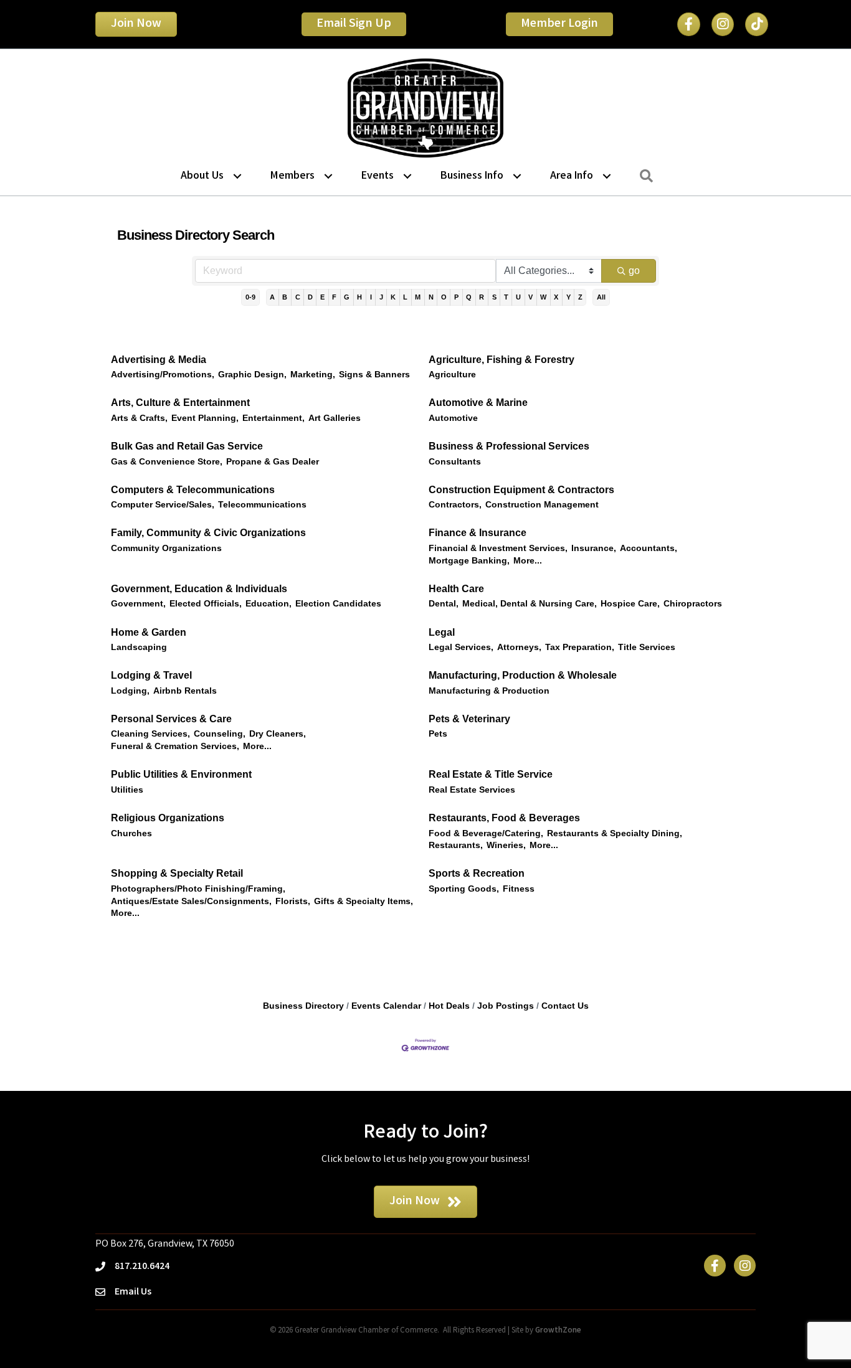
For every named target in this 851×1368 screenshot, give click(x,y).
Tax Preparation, (579, 647)
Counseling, (219, 733)
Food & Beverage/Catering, (486, 833)
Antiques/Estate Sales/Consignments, (191, 901)
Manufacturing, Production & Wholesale (523, 675)
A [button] (272, 297)
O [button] (444, 297)
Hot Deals (449, 1006)
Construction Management (542, 504)
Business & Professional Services (509, 446)
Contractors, (455, 504)
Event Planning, (205, 418)
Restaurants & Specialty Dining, (614, 833)
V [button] (530, 297)
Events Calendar (386, 1006)
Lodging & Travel (151, 675)
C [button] (297, 297)
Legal (442, 632)
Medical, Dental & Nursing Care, (529, 603)
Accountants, (648, 548)
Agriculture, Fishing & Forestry (501, 359)
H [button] (359, 297)
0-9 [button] (250, 297)
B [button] (284, 297)
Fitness (519, 889)
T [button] (506, 297)
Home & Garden (148, 632)
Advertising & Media (158, 359)
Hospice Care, (630, 603)
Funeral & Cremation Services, (175, 746)
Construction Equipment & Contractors (521, 489)
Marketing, (312, 374)
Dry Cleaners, (277, 733)
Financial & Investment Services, (498, 548)
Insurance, (593, 548)
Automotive (453, 418)
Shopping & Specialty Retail (177, 873)
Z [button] (580, 297)
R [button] (481, 297)
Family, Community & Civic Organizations (208, 532)
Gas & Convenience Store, (166, 461)
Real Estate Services (472, 790)
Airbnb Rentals (185, 691)
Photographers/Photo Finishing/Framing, (198, 889)
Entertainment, (273, 418)
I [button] (371, 297)
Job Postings (505, 1006)
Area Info (571, 176)
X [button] (556, 297)
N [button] (431, 297)
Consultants (455, 461)
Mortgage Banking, (469, 560)
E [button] (322, 297)
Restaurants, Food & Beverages (504, 818)
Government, (138, 603)
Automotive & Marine (478, 402)
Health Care (456, 588)
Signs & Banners (374, 374)
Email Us (133, 1292)
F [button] (334, 297)
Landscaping (139, 647)
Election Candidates (338, 603)
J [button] (381, 297)
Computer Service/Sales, (162, 504)
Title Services (646, 647)
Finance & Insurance (477, 532)
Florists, (292, 901)
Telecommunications (262, 504)
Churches (131, 833)
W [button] (543, 297)
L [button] (405, 297)
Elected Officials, (205, 603)
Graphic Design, (252, 374)
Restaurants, (456, 845)
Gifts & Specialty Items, (363, 901)
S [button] (494, 297)
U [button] (518, 297)
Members (292, 176)
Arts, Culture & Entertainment (180, 402)
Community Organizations (166, 548)
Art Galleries (334, 418)
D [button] (310, 297)
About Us (202, 176)
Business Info (471, 176)
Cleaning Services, (150, 733)
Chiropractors (692, 603)
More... (527, 560)
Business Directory (303, 1006)
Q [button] (469, 297)
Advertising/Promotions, (162, 374)
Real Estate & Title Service (491, 774)
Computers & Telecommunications (193, 489)
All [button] (601, 297)
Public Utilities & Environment (181, 774)
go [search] (634, 270)
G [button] (346, 297)
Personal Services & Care (171, 719)
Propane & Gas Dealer (272, 461)
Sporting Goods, (464, 889)
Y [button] (568, 297)
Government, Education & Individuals (199, 588)
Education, (268, 603)
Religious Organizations (167, 818)
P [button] (456, 297)
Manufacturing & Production (489, 691)
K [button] (393, 297)
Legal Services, (461, 647)
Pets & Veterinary (469, 719)
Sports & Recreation (477, 873)
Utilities (127, 790)
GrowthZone (558, 1331)
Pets (438, 733)
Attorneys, (519, 647)
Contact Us (565, 1006)
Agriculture (452, 374)
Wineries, (506, 845)
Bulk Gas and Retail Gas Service (187, 446)
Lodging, (130, 691)
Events (377, 176)
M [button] (418, 297)
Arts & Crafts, (139, 418)
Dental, (444, 603)
